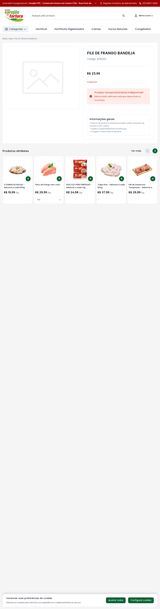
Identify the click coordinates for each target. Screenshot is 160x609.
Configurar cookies (141, 600)
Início (5, 38)
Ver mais (136, 150)
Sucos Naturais (118, 29)
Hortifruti (41, 29)
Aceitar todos (115, 600)
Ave (11, 38)
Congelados (143, 29)
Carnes (96, 29)
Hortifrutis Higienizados (69, 29)
